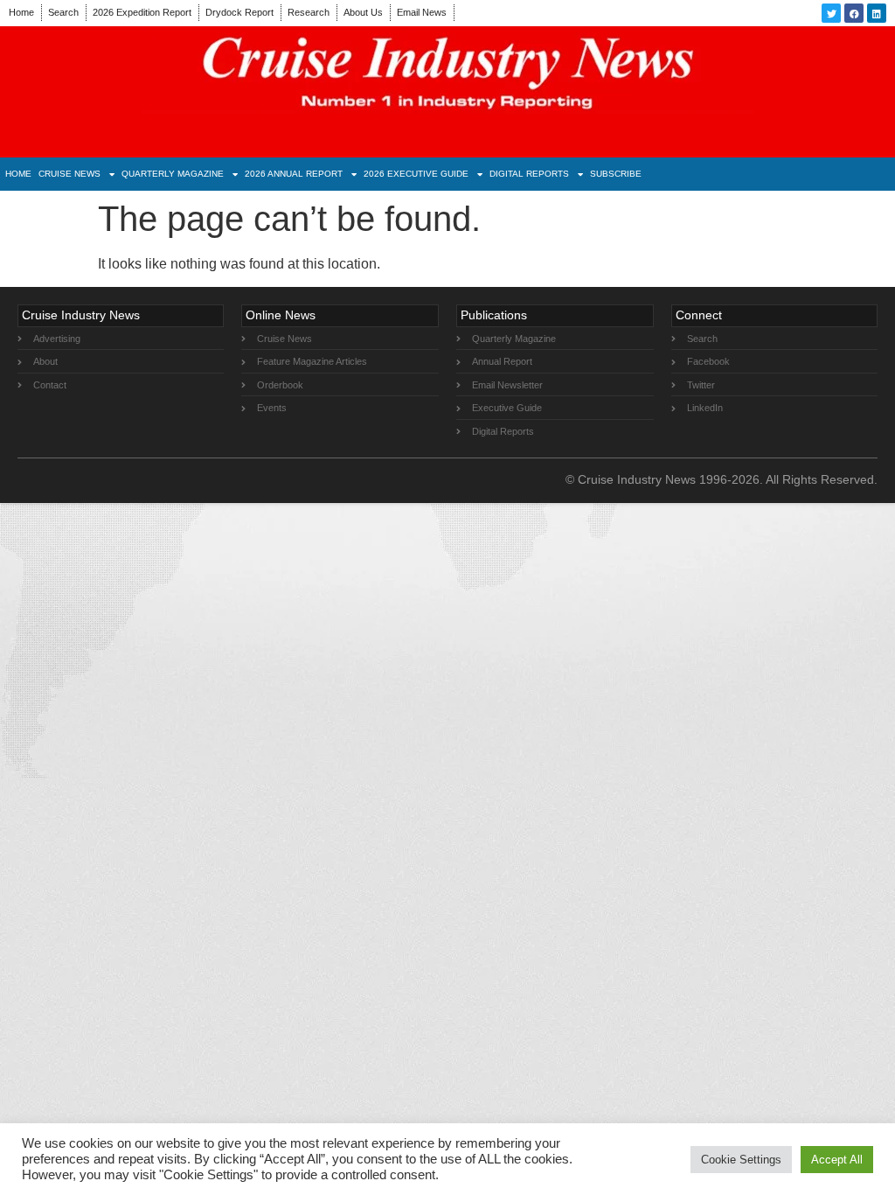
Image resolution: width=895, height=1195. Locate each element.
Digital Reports (529, 173)
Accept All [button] (837, 1159)
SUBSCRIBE (616, 173)
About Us (363, 12)
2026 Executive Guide (416, 173)
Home (21, 12)
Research (309, 12)
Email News (422, 12)
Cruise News (69, 173)
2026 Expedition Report (142, 12)
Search (63, 12)
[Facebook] (854, 13)
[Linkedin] (876, 13)
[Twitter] (831, 13)
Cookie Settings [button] (741, 1159)
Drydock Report (239, 12)
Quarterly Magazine (172, 173)
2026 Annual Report (294, 173)
